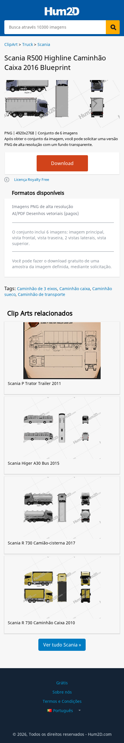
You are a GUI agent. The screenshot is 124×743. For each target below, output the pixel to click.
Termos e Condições (62, 701)
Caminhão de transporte (41, 294)
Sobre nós (62, 692)
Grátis (62, 682)
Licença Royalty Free (31, 179)
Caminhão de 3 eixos (37, 288)
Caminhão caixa (74, 288)
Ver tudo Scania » (62, 645)
